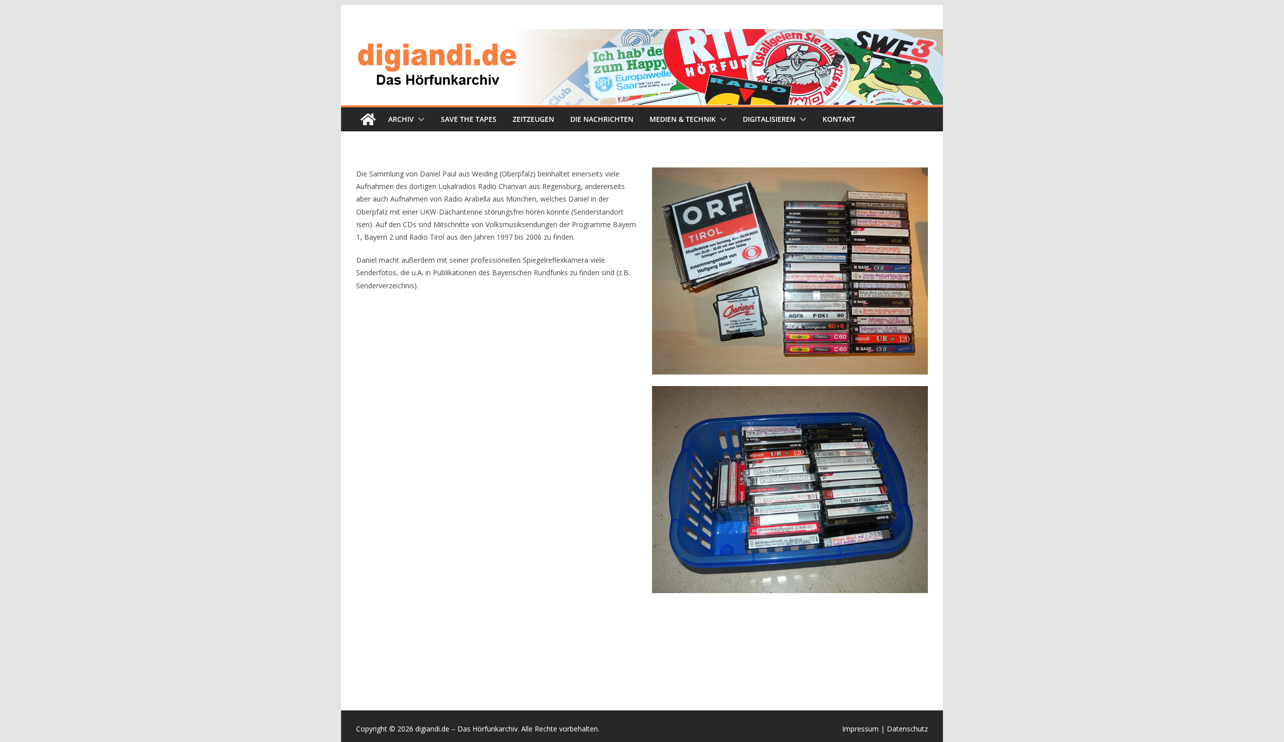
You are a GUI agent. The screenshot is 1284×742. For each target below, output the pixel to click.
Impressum (860, 728)
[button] (419, 119)
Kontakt (839, 119)
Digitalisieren (769, 119)
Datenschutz (907, 728)
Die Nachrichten (601, 119)
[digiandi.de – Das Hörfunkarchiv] (368, 119)
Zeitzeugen (533, 119)
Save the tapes (469, 119)
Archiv (401, 119)
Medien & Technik (683, 119)
